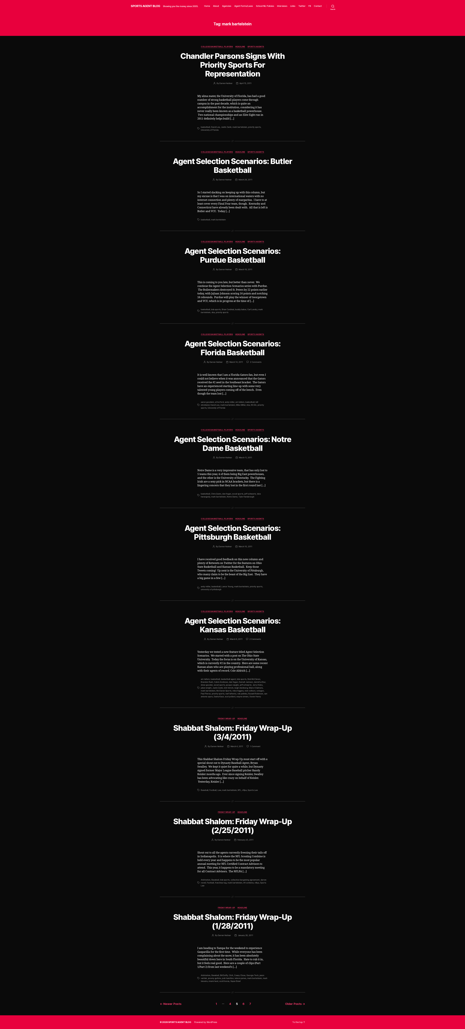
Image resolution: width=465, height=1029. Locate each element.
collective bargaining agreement (245, 880)
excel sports (237, 494)
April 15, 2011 (245, 83)
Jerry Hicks (258, 685)
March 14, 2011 (236, 362)
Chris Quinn (216, 494)
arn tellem (239, 402)
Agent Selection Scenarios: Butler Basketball (232, 165)
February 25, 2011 (245, 840)
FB (309, 6)
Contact (318, 6)
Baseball (204, 790)
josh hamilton (228, 978)
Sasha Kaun (219, 696)
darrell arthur (259, 682)
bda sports (216, 309)
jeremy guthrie (214, 978)
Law (219, 790)
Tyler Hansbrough (246, 496)
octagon (260, 691)
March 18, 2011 (245, 269)
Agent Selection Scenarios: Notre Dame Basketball (232, 444)
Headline (240, 47)
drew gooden (207, 685)
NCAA (253, 405)
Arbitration (205, 880)
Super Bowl (235, 981)
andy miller (229, 402)
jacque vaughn (232, 685)
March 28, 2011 (245, 179)
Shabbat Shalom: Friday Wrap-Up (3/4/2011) (232, 732)
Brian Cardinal (228, 309)
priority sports (254, 127)
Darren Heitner (225, 83)
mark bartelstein (239, 127)
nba (213, 312)
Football (213, 790)
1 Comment (255, 746)
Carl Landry (252, 309)
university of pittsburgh (211, 589)
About (216, 6)
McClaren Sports (223, 691)
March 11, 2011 (245, 457)
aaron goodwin (207, 402)
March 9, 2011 (236, 639)
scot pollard (230, 696)
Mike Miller (241, 405)
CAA (231, 975)
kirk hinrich (228, 688)
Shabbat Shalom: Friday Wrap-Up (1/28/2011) (232, 921)
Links (292, 6)
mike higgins (238, 691)
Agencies (226, 6)
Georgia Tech (252, 975)
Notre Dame (232, 496)
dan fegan (226, 494)
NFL (239, 790)
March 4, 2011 (237, 746)
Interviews (282, 6)
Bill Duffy (224, 975)
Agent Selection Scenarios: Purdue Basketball (233, 255)
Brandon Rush (207, 682)
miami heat (213, 981)
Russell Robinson (255, 693)
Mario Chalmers (256, 688)
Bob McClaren (254, 679)
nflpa (244, 790)
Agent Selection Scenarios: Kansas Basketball (233, 625)
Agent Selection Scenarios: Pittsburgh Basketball (233, 532)
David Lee (215, 127)
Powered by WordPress (205, 1022)
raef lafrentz (230, 693)
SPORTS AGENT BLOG (145, 6)
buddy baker (240, 309)
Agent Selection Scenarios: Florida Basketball (233, 348)
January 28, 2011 (245, 935)
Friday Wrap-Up (226, 719)
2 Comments (255, 362)
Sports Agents (256, 47)
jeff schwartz (250, 494)
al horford (219, 402)
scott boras (224, 981)
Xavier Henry (255, 696)
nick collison (250, 691)
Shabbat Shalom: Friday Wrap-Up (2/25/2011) (232, 826)
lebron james (240, 978)
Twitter (302, 6)
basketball (205, 127)
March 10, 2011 (245, 546)
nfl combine (248, 882)
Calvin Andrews (221, 682)
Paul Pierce (206, 693)
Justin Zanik (226, 127)
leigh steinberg (241, 688)
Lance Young (227, 586)
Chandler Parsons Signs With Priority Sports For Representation (232, 64)
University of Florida (209, 130)
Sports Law (253, 790)
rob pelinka (242, 693)
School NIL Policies (265, 6)
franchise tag (221, 882)
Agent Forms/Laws (243, 6)
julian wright (206, 688)
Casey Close (239, 975)
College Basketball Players (217, 47)
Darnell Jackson (246, 682)
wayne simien (242, 696)
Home (207, 6)
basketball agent (228, 679)
